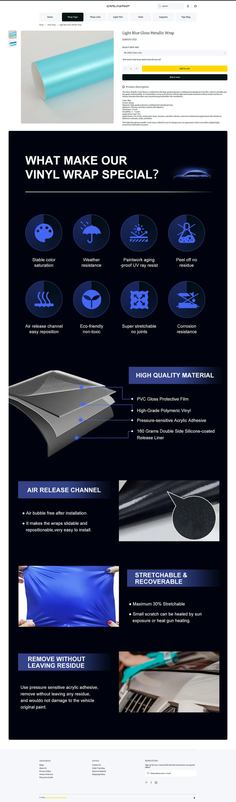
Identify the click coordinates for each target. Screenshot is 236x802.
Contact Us (96, 765)
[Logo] (118, 6)
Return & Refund (99, 771)
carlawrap (48, 797)
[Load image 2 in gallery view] (12, 44)
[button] (195, 6)
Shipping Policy (98, 774)
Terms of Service (46, 774)
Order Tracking (98, 768)
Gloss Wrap (52, 25)
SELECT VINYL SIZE (130, 47)
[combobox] (170, 6)
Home (41, 25)
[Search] (159, 6)
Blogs (41, 765)
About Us (43, 768)
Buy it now (175, 77)
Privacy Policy (45, 771)
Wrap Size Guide (46, 777)
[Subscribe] (194, 773)
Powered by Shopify (60, 797)
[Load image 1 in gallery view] (12, 35)
